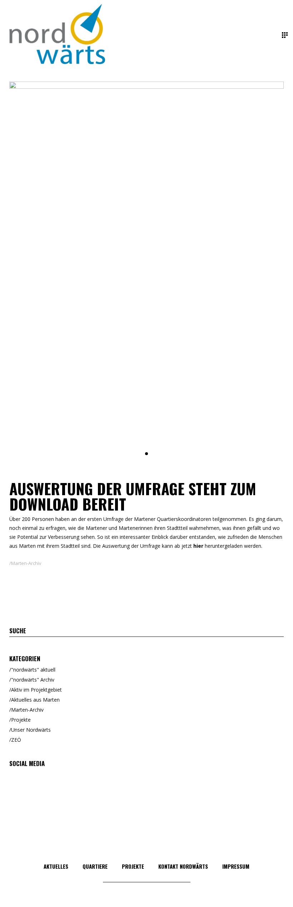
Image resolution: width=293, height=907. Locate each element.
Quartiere (95, 866)
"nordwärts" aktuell (33, 669)
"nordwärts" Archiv (32, 679)
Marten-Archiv (26, 563)
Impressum (235, 866)
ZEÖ (16, 739)
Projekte (21, 719)
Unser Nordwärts (31, 729)
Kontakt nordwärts (183, 866)
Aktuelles (56, 866)
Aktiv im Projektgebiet (36, 689)
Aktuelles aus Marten (35, 699)
